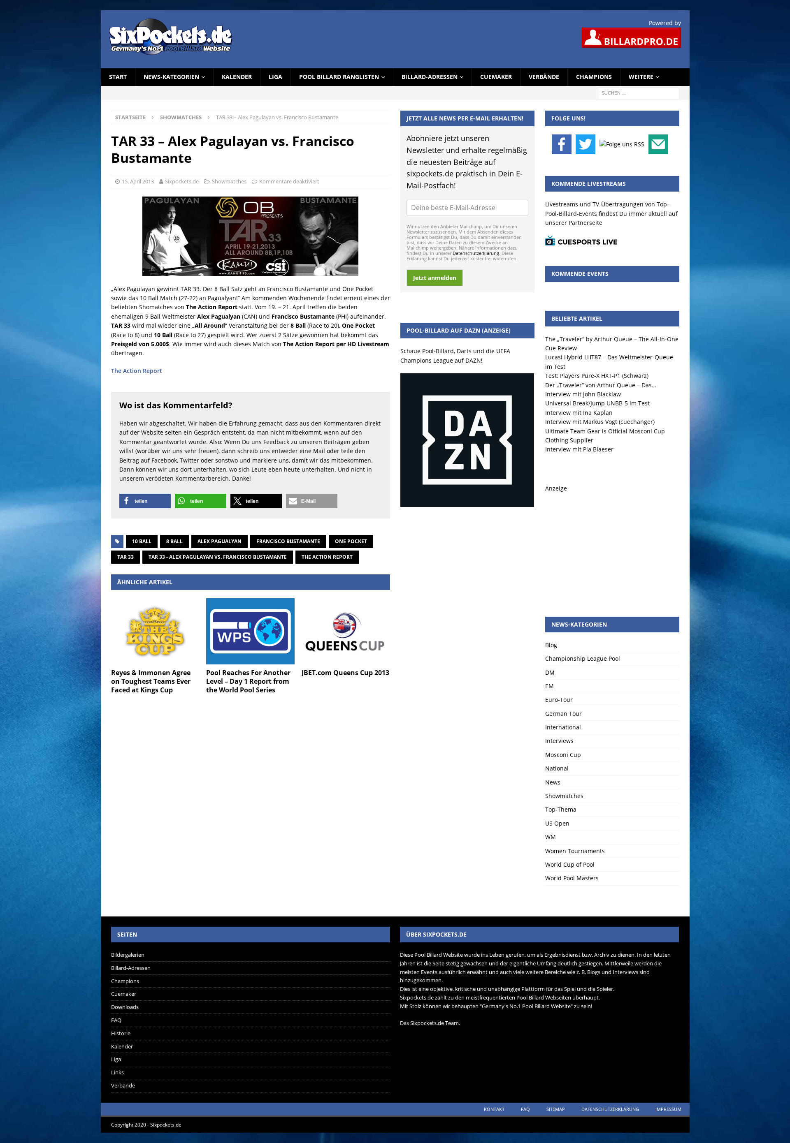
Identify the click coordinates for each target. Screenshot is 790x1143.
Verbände (544, 77)
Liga (275, 77)
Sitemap (555, 1109)
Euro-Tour (559, 699)
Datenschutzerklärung (476, 253)
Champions (594, 77)
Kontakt (494, 1109)
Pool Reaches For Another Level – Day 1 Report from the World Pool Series (248, 681)
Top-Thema (560, 809)
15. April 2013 (138, 181)
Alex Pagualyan (220, 541)
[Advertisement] (612, 544)
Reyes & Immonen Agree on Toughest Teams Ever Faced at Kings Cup (151, 681)
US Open (557, 823)
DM (550, 672)
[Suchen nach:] (638, 92)
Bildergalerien (127, 954)
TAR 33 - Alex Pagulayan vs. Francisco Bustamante (218, 556)
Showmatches (229, 181)
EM (549, 686)
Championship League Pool (582, 658)
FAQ (116, 1020)
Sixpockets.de (182, 181)
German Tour (563, 713)
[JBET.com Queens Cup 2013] (346, 631)
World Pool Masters (572, 878)
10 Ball (141, 541)
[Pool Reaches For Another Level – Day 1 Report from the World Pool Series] (250, 631)
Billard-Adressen (430, 77)
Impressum (668, 1109)
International (563, 727)
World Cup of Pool (570, 864)
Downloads (125, 1007)
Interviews (559, 741)
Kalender (237, 77)
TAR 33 (125, 556)
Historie (120, 1033)
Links (117, 1072)
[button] (145, 501)
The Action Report (136, 371)
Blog (551, 645)
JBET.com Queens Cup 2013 (345, 672)
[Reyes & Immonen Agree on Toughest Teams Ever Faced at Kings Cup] (155, 631)
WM (550, 837)
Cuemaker (496, 77)
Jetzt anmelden (434, 278)
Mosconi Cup (563, 755)
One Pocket (351, 541)
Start (118, 77)
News (552, 782)
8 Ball (174, 541)
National (557, 768)
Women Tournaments (575, 851)
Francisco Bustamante (288, 541)
